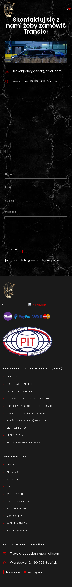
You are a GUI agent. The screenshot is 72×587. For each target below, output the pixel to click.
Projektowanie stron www (24, 442)
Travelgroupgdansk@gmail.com (34, 553)
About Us (12, 472)
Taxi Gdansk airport (19, 391)
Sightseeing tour (17, 428)
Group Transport (18, 530)
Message (10, 211)
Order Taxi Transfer (19, 384)
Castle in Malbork (18, 501)
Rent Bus (12, 377)
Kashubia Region (17, 523)
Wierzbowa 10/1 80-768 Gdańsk (33, 562)
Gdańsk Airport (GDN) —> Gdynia (27, 420)
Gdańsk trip (14, 516)
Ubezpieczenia (15, 435)
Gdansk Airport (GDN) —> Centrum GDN (31, 406)
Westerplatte (15, 494)
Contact (12, 465)
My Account (14, 479)
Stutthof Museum (18, 508)
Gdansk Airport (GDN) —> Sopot (27, 413)
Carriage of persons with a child (28, 399)
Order (10, 487)
